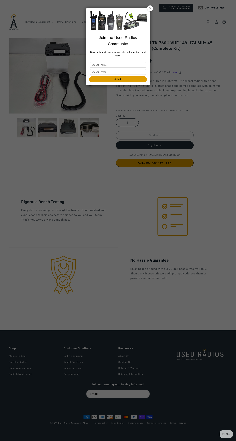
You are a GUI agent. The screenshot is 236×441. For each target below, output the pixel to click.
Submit (118, 79)
